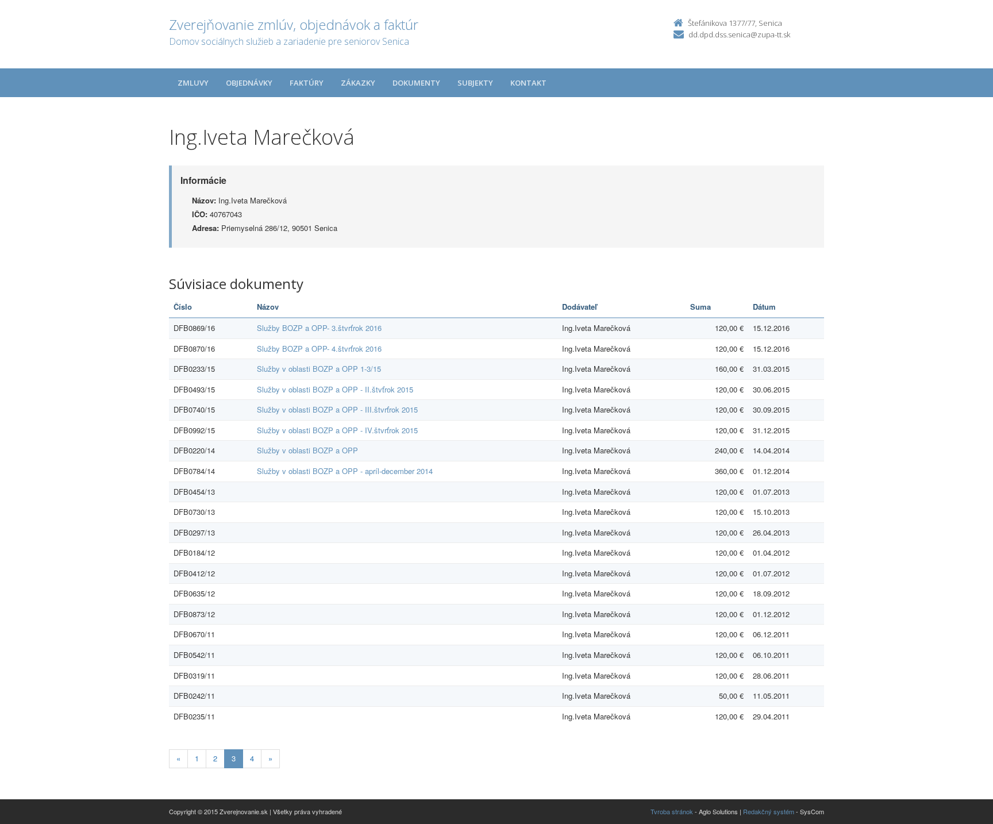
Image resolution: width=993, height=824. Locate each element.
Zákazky (358, 83)
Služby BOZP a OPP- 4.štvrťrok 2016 (319, 348)
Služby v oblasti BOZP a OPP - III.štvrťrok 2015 (337, 409)
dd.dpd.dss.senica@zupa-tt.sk (739, 34)
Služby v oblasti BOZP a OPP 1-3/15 (319, 368)
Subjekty (475, 83)
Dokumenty (416, 83)
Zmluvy (193, 83)
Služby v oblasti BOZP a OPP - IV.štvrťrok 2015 (337, 430)
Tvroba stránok (672, 811)
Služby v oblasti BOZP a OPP (307, 450)
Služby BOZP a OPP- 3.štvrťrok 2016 (319, 327)
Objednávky (249, 83)
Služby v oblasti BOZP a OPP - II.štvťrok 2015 (335, 389)
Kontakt (528, 83)
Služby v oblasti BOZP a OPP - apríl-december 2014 (345, 470)
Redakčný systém (768, 811)
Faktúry (307, 83)
